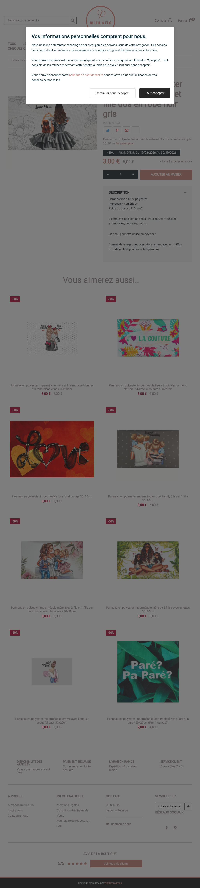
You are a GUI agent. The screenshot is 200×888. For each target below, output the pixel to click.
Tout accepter (154, 93)
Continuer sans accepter (112, 93)
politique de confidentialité (86, 75)
